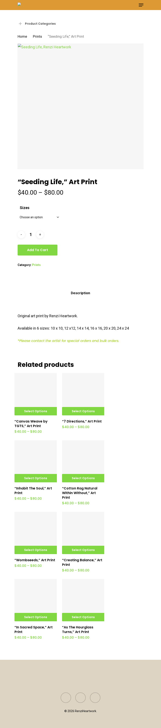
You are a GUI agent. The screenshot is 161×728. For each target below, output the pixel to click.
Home (22, 37)
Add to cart (37, 250)
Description (80, 293)
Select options (35, 411)
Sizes (24, 207)
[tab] (80, 293)
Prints (37, 37)
